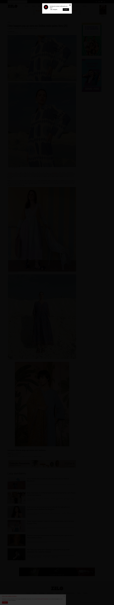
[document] (57, 302)
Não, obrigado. (53, 9)
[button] (70, 5)
